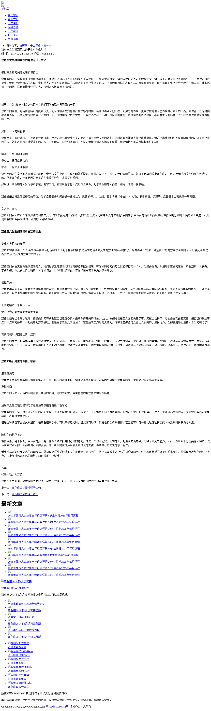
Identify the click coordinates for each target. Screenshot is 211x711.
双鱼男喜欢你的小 (18, 671)
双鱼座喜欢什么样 (18, 686)
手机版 (5, 8)
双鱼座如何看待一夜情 (25, 494)
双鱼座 (47, 45)
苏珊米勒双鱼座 (17, 647)
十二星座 (35, 45)
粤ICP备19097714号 (57, 706)
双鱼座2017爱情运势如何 (26, 487)
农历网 (23, 45)
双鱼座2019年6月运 (19, 655)
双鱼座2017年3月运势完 (15, 588)
